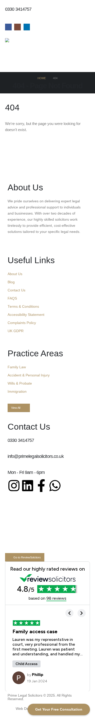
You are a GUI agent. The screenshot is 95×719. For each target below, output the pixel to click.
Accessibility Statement (26, 315)
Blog (11, 282)
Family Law (17, 367)
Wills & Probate (20, 383)
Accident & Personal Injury (29, 375)
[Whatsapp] (55, 485)
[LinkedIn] (27, 27)
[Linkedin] (27, 485)
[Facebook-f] (41, 485)
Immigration (17, 391)
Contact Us (16, 290)
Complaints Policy (22, 323)
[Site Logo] (20, 43)
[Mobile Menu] (8, 65)
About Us (15, 274)
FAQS (12, 298)
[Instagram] (17, 27)
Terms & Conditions (23, 306)
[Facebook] (8, 27)
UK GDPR (16, 331)
